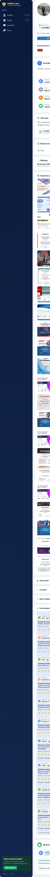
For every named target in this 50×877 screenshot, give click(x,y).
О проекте (5, 874)
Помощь (11, 874)
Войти (4, 10)
